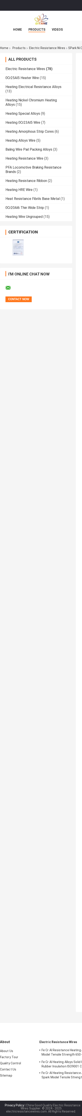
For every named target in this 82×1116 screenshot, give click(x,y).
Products (36, 29)
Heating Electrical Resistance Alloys (33, 87)
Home (17, 29)
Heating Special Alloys (22, 113)
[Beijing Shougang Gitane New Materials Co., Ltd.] (41, 19)
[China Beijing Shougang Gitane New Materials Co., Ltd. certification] (18, 248)
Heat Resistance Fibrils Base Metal (32, 199)
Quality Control (10, 1063)
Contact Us (8, 1069)
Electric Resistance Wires (47, 48)
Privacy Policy (14, 1105)
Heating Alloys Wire (20, 140)
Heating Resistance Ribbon (26, 181)
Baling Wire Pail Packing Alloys (28, 149)
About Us (6, 1051)
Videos (57, 29)
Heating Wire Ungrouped (24, 217)
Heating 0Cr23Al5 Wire (22, 122)
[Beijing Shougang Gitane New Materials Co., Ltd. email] (10, 288)
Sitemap (6, 1075)
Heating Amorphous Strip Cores (29, 131)
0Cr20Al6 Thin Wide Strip (24, 208)
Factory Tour (9, 1057)
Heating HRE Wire (19, 190)
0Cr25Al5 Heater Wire (22, 78)
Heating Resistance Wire (24, 158)
